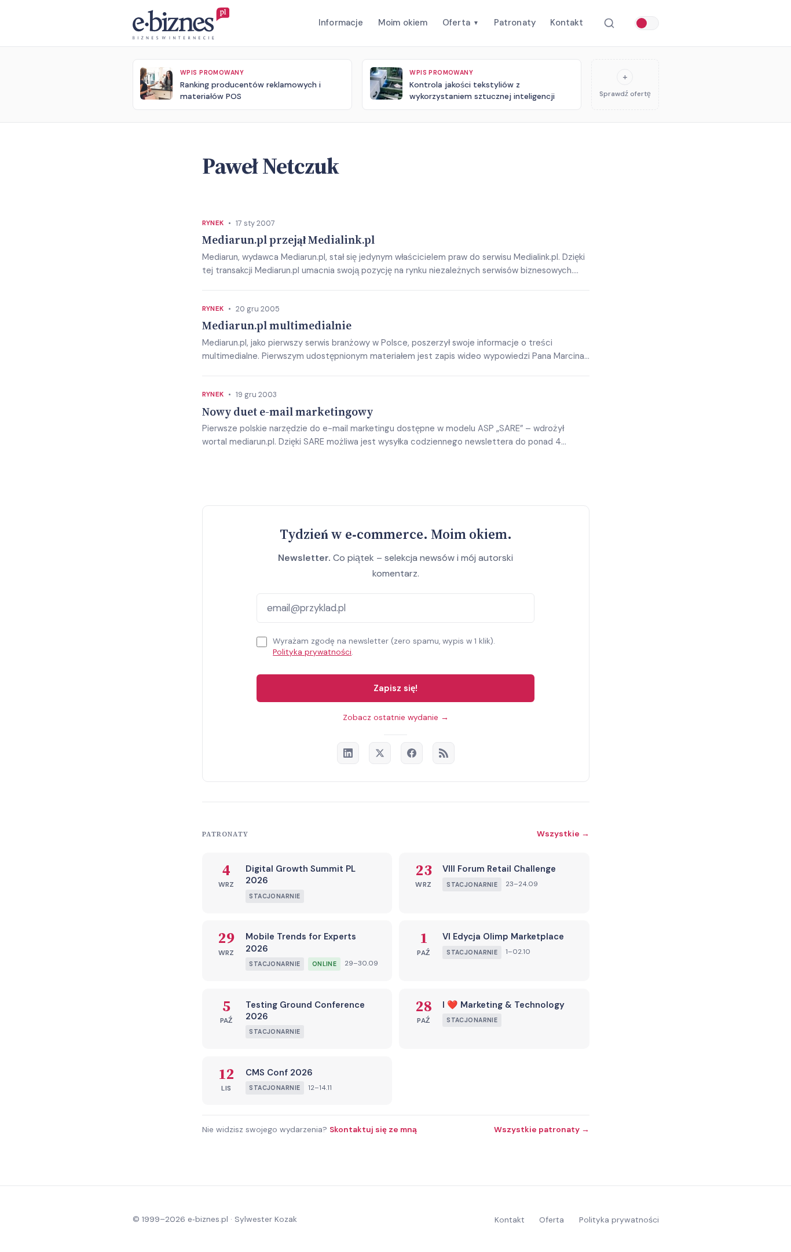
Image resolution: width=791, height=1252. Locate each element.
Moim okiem (403, 22)
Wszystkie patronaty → (541, 1129)
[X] (380, 753)
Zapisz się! (395, 688)
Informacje (341, 22)
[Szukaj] (608, 23)
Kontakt (566, 22)
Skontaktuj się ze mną (373, 1129)
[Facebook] (412, 753)
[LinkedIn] (348, 753)
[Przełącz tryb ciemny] (647, 23)
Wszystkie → (563, 833)
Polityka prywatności (312, 652)
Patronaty (515, 22)
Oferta (460, 22)
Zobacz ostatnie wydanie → (396, 717)
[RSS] (444, 753)
